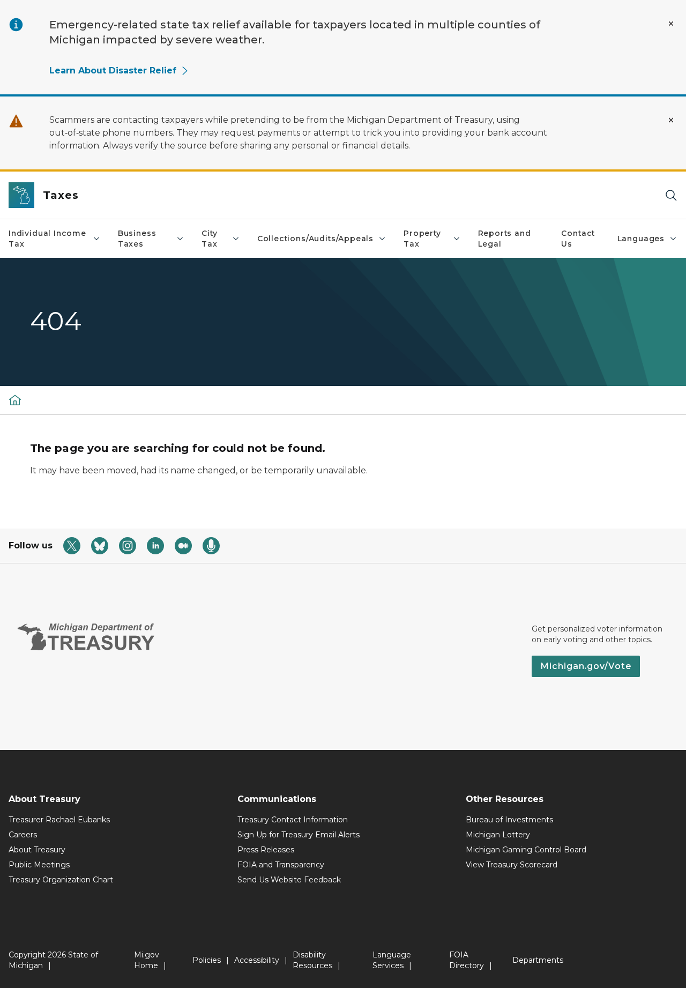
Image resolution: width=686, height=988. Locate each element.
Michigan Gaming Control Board (526, 850)
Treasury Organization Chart (61, 880)
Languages (641, 238)
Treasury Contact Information (292, 819)
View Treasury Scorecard (511, 865)
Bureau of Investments (509, 819)
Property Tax (422, 238)
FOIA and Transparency (280, 865)
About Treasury (37, 850)
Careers (23, 835)
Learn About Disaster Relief (112, 70)
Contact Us (578, 238)
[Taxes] (15, 400)
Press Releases (265, 850)
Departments (537, 960)
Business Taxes (137, 238)
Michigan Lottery (498, 835)
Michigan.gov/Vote (585, 666)
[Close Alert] (671, 23)
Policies (206, 960)
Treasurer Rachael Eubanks (59, 819)
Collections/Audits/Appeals (315, 238)
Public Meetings (39, 865)
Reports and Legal (504, 238)
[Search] (671, 195)
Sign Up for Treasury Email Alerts (298, 835)
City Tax (209, 238)
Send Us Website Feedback (289, 880)
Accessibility (256, 960)
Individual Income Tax (47, 238)
